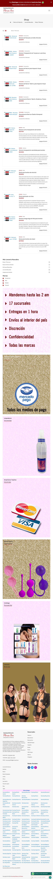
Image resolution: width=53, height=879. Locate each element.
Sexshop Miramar (16, 796)
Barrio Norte (30, 737)
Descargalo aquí (8, 605)
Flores (29, 749)
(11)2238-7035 (11, 755)
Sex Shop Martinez (45, 862)
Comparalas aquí (8, 543)
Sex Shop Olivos (34, 860)
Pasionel (7, 285)
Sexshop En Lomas (45, 819)
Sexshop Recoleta (7, 846)
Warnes (29, 754)
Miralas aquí (7, 666)
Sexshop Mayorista (16, 799)
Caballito (29, 745)
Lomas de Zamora (7, 767)
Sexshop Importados (45, 806)
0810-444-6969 (11, 757)
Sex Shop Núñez (6, 862)
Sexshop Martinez (45, 799)
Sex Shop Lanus (6, 866)
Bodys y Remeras (39, 22)
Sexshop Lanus (6, 806)
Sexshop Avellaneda (35, 846)
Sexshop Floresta (16, 810)
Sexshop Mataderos (26, 799)
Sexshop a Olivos (35, 853)
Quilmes (4, 769)
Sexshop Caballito (26, 841)
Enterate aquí (7, 359)
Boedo (29, 747)
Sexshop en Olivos (45, 815)
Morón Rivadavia (6, 774)
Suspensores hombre (26, 272)
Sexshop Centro (44, 837)
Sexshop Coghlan (35, 837)
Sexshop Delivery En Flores (17, 876)
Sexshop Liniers (25, 803)
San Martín (5, 781)
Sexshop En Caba (35, 821)
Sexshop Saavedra (7, 850)
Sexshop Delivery (25, 837)
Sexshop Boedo (15, 844)
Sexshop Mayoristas (45, 796)
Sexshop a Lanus (6, 857)
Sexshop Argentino (16, 850)
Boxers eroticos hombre (26, 264)
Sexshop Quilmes (6, 837)
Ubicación (38, 4)
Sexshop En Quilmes (16, 815)
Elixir (6, 280)
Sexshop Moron (34, 792)
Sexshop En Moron (16, 819)
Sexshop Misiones (7, 796)
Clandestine (7, 278)
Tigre (4, 788)
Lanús (4, 776)
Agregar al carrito (43, 44)
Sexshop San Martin (45, 857)
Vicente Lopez (6, 783)
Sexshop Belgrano (26, 844)
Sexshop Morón (34, 799)
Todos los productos (17, 22)
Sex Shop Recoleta (16, 860)
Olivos (4, 779)
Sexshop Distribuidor (45, 821)
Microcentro (30, 740)
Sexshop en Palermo (35, 815)
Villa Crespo (30, 752)
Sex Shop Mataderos (26, 862)
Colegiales (30, 757)
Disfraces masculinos (26, 267)
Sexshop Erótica (44, 810)
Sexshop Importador (7, 810)
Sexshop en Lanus (7, 821)
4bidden (24, 148)
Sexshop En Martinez (36, 819)
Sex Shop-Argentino (7, 860)
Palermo (29, 735)
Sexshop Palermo (26, 815)
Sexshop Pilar (15, 823)
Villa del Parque (31, 742)
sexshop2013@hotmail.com (12, 760)
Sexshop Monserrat (26, 792)
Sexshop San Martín (35, 862)
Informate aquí (8, 420)
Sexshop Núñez (25, 810)
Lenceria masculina (26, 269)
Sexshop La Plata (35, 806)
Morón (4, 771)
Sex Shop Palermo (26, 860)
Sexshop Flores (34, 810)
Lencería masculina (29, 22)
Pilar (4, 786)
